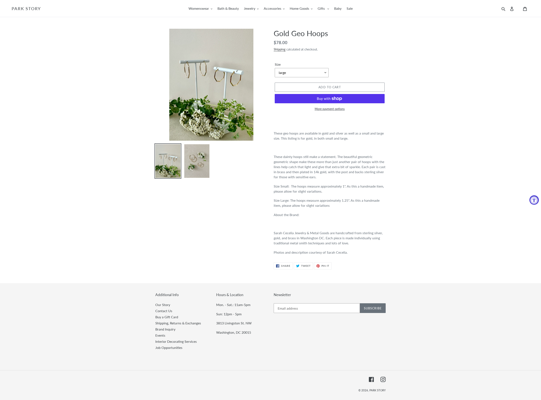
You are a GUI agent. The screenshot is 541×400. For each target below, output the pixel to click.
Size (278, 64)
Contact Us (163, 311)
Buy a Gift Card (166, 317)
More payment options (330, 109)
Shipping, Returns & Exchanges (178, 323)
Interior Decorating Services (176, 341)
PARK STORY (26, 8)
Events (160, 335)
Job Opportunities (168, 348)
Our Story (162, 305)
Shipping (280, 49)
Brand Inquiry (165, 329)
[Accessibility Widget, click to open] (534, 200)
